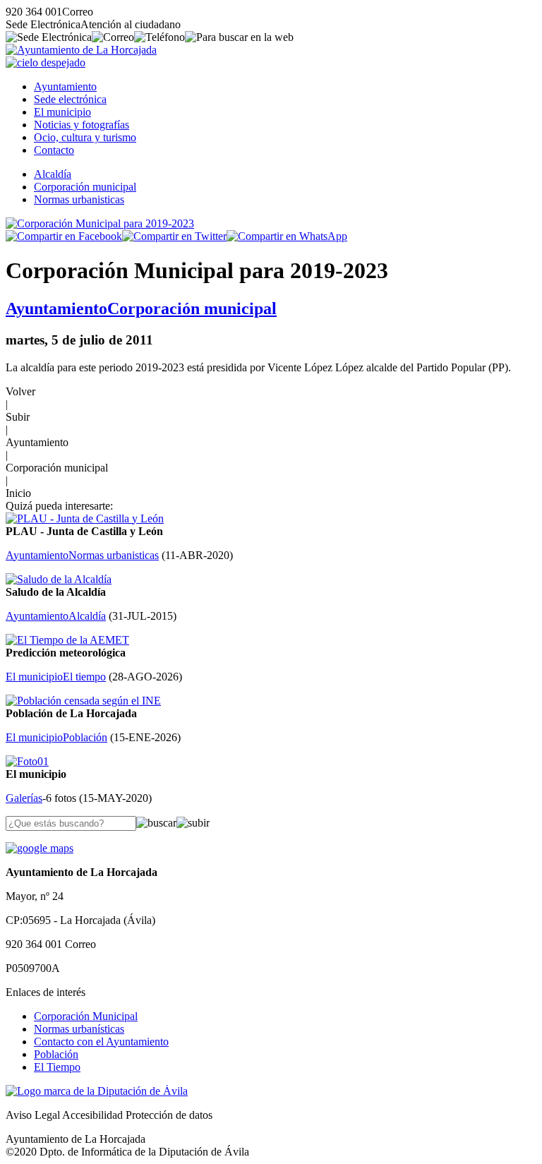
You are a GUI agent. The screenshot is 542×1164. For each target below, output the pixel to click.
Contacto (54, 150)
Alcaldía (52, 174)
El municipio (62, 112)
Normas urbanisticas (79, 199)
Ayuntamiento (65, 86)
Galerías (24, 798)
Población (56, 1054)
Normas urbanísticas (79, 1029)
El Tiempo (57, 1067)
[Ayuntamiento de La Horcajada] (81, 50)
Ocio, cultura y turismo (85, 137)
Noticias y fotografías (81, 125)
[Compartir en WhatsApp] (287, 236)
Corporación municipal (85, 187)
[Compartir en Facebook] (64, 236)
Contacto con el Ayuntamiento (101, 1042)
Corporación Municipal (86, 1016)
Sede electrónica (70, 99)
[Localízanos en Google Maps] (39, 848)
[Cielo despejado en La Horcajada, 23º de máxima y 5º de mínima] (45, 62)
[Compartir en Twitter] (174, 236)
